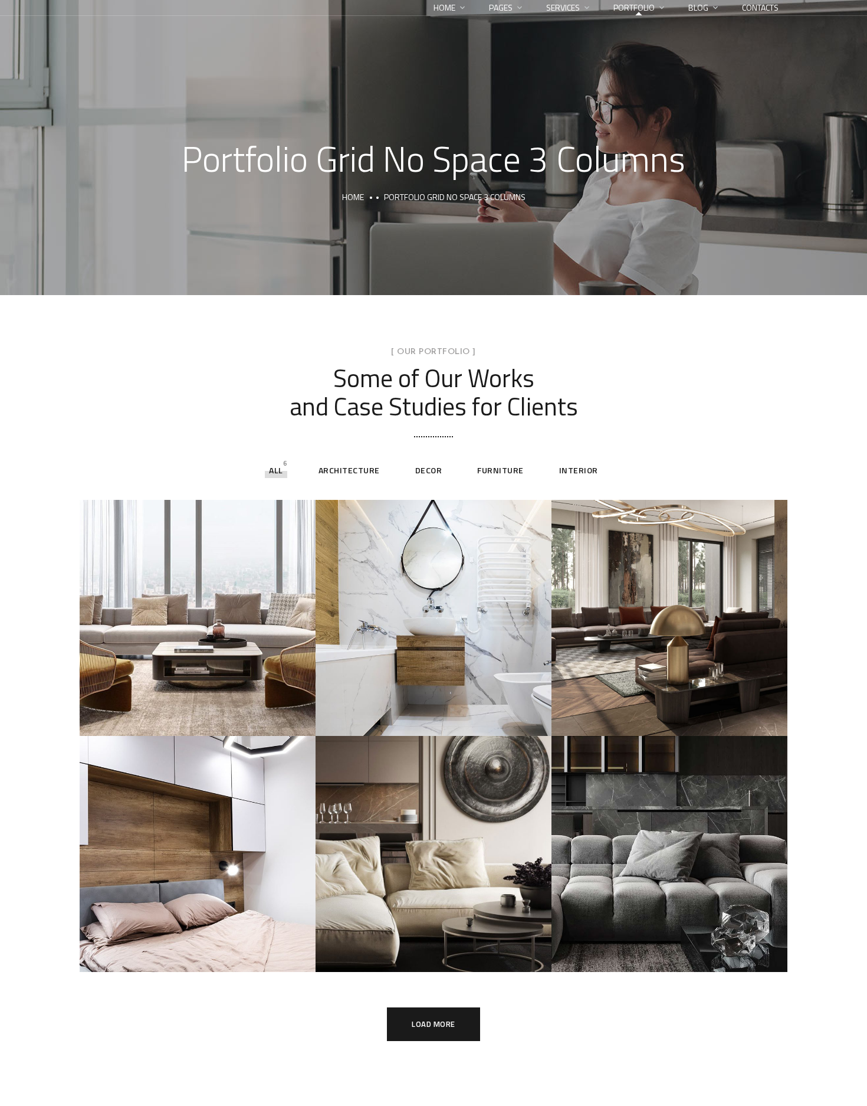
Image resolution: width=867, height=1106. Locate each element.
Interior (578, 470)
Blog (698, 7)
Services (563, 7)
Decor (428, 470)
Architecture (349, 470)
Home (444, 7)
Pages (501, 7)
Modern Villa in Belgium (416, 955)
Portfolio (634, 7)
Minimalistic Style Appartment (634, 953)
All (276, 470)
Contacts (760, 7)
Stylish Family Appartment (189, 718)
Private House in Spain (176, 955)
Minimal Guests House (412, 718)
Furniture (500, 470)
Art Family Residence (644, 718)
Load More (433, 1024)
